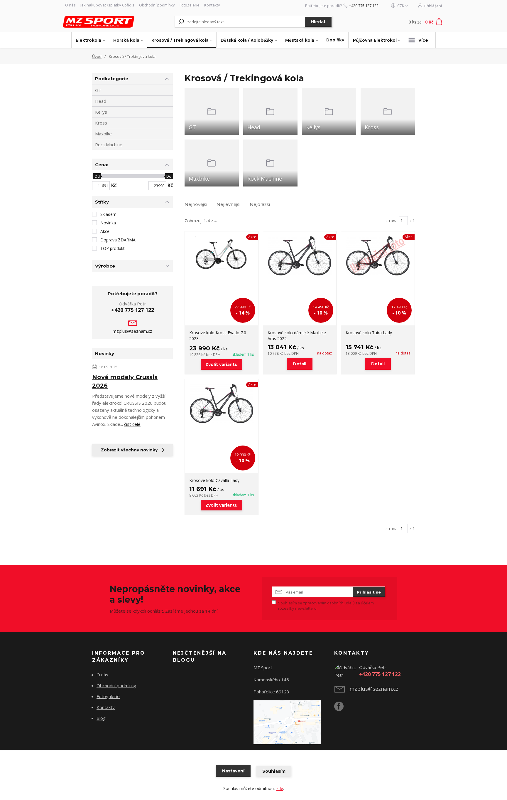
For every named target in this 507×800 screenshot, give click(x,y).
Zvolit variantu (221, 364)
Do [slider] (168, 176)
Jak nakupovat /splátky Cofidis (107, 5)
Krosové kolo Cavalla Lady (214, 480)
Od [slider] (96, 176)
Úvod (97, 56)
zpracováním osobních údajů (329, 603)
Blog (101, 718)
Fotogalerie (190, 5)
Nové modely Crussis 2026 (125, 381)
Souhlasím (273, 771)
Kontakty (212, 5)
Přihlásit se (369, 592)
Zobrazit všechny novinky (129, 450)
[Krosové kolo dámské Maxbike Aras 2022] (300, 278)
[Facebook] (341, 709)
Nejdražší (260, 204)
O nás (70, 5)
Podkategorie (111, 78)
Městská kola (299, 40)
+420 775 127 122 (363, 5)
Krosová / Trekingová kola (180, 40)
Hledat (318, 21)
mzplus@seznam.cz (132, 331)
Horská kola (126, 40)
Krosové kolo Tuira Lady (369, 332)
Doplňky (335, 40)
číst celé (132, 424)
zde (279, 788)
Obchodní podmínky (157, 5)
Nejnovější (196, 204)
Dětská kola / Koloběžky (247, 40)
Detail (299, 364)
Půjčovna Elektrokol (375, 40)
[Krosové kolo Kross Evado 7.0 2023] (221, 278)
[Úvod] (98, 21)
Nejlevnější (228, 204)
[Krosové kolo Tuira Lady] (378, 278)
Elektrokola (88, 40)
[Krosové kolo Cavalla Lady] (221, 426)
